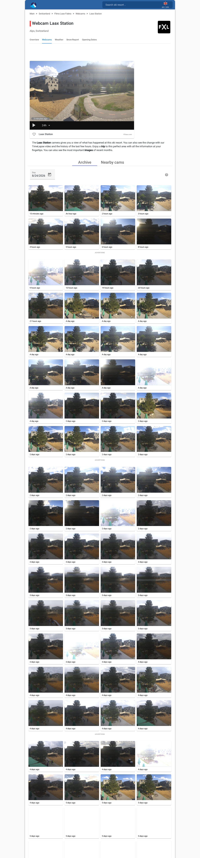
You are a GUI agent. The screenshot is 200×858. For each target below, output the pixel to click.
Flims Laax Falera (63, 13)
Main (32, 13)
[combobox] (132, 4)
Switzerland (45, 13)
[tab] (84, 162)
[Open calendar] (49, 174)
